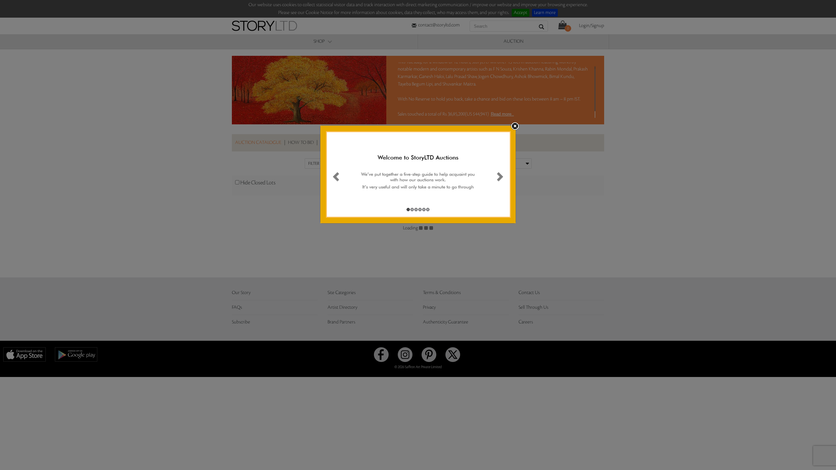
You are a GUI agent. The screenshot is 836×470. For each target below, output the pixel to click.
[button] (335, 174)
